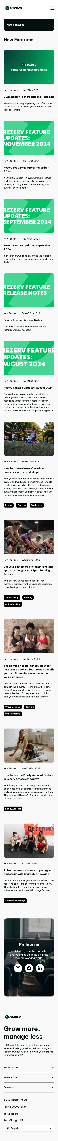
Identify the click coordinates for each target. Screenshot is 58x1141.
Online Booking (13, 604)
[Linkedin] (5, 1120)
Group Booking (12, 707)
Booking (28, 597)
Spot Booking (12, 597)
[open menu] (52, 8)
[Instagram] (16, 1120)
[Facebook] (10, 1120)
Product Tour (10, 1077)
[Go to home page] (29, 1017)
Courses (21, 505)
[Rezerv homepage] (14, 8)
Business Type (11, 1067)
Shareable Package (15, 900)
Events (8, 505)
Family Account (13, 809)
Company (8, 1087)
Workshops (36, 505)
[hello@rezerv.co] (21, 1120)
